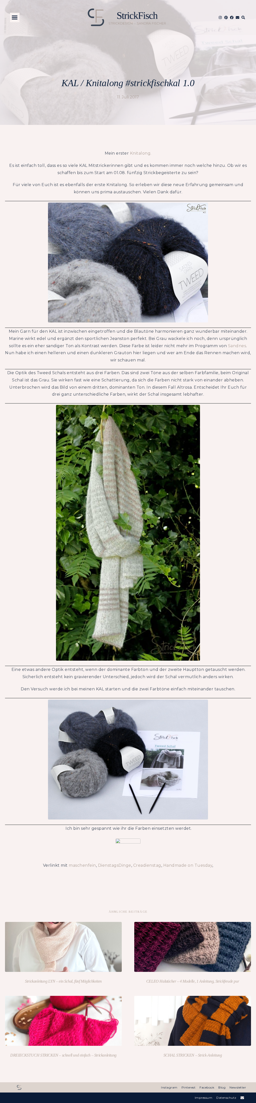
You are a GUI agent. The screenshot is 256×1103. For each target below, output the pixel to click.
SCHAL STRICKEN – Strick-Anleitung (193, 1055)
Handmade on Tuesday (187, 865)
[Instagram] (220, 17)
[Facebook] (231, 17)
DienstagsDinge (114, 865)
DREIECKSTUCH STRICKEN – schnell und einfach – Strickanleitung (63, 1055)
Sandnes (237, 345)
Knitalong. (141, 153)
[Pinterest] (226, 17)
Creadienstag (147, 865)
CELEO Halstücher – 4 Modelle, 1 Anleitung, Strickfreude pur (192, 981)
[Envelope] (237, 17)
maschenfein (82, 865)
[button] (15, 17)
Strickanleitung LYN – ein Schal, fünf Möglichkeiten (63, 981)
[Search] (243, 17)
